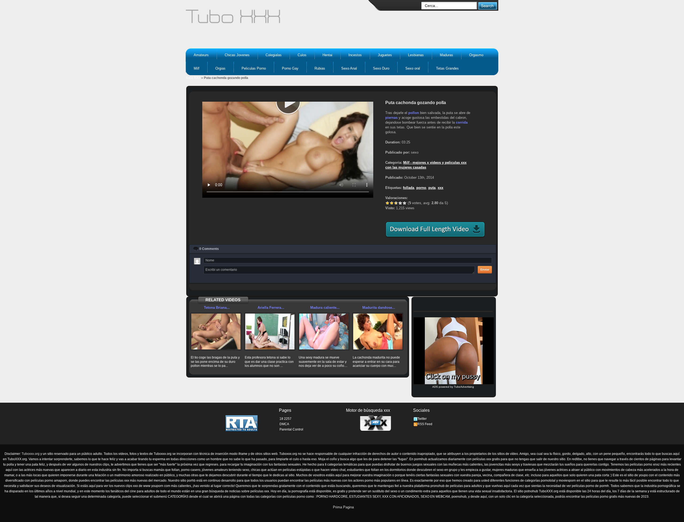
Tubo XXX (193, 78)
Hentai (327, 55)
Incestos (355, 55)
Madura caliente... (325, 308)
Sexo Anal (349, 68)
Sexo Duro (381, 68)
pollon (413, 113)
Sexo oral (412, 68)
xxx (440, 188)
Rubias (319, 68)
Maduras (446, 55)
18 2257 (285, 419)
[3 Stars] (396, 203)
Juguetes (385, 55)
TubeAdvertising (464, 386)
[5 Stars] (404, 203)
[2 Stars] (392, 203)
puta (432, 188)
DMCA (284, 424)
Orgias (220, 68)
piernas (391, 118)
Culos (302, 55)
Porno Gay (290, 68)
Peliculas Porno (254, 68)
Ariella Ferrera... (271, 308)
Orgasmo (476, 55)
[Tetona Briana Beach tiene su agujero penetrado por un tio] (216, 331)
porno (421, 188)
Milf (196, 68)
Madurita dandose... (378, 308)
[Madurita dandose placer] (377, 331)
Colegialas (274, 55)
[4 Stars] (400, 203)
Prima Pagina (343, 507)
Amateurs (201, 55)
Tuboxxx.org (31, 454)
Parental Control (291, 429)
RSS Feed (424, 424)
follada (408, 188)
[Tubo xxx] (279, 19)
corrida (462, 122)
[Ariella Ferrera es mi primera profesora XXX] (269, 331)
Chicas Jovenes (237, 55)
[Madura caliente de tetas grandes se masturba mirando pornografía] (323, 331)
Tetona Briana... (217, 308)
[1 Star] (387, 203)
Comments (209, 249)
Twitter (422, 419)
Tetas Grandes (447, 68)
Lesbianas (416, 55)
